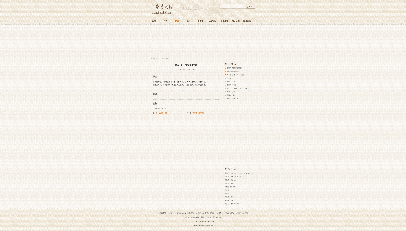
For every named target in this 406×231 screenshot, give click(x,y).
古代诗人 (213, 21)
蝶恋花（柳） (231, 95)
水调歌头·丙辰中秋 (233, 71)
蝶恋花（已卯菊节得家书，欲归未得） (239, 88)
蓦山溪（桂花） (230, 200)
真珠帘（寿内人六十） (232, 197)
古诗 (165, 21)
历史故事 (236, 21)
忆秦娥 (227, 193)
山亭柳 (227, 190)
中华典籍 (224, 21)
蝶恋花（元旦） (232, 92)
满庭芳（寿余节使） (199, 113)
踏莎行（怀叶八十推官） (233, 204)
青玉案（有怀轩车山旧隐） (236, 75)
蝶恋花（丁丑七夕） (233, 98)
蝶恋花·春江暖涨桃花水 (234, 68)
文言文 (200, 21)
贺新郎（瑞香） (230, 183)
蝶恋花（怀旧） (232, 85)
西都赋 (229, 78)
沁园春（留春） (164, 113)
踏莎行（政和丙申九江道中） (234, 176)
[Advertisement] (203, 42)
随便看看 (247, 21)
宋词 (177, 21)
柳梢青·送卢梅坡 (230, 187)
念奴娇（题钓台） (231, 180)
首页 (154, 21)
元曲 (188, 21)
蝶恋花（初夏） (232, 81)
